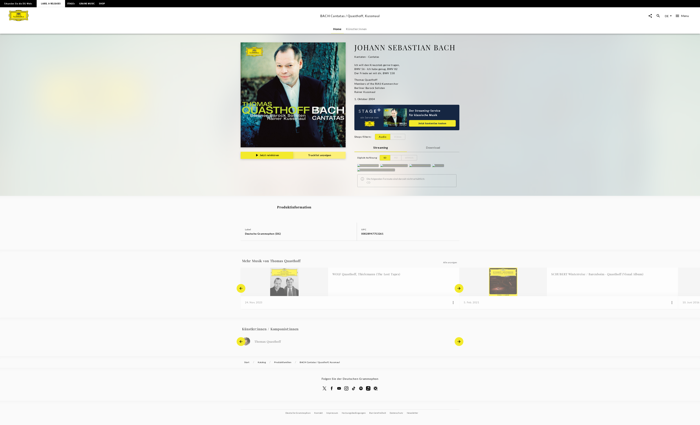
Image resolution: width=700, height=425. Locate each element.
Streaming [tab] (380, 147)
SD (385, 157)
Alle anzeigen (450, 262)
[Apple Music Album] (394, 165)
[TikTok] (353, 388)
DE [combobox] (667, 16)
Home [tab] (337, 29)
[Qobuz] (375, 388)
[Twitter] (324, 388)
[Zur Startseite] (163, 19)
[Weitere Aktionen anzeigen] (453, 302)
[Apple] (368, 388)
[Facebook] (331, 388)
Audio (382, 136)
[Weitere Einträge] (459, 288)
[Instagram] (346, 388)
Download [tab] (433, 147)
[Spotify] (438, 165)
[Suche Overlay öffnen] (658, 16)
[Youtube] (339, 388)
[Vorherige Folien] (241, 288)
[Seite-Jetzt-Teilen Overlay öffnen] (650, 16)
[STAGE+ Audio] (368, 165)
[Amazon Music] (420, 165)
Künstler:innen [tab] (356, 29)
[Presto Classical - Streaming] (376, 170)
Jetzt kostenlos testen (432, 123)
